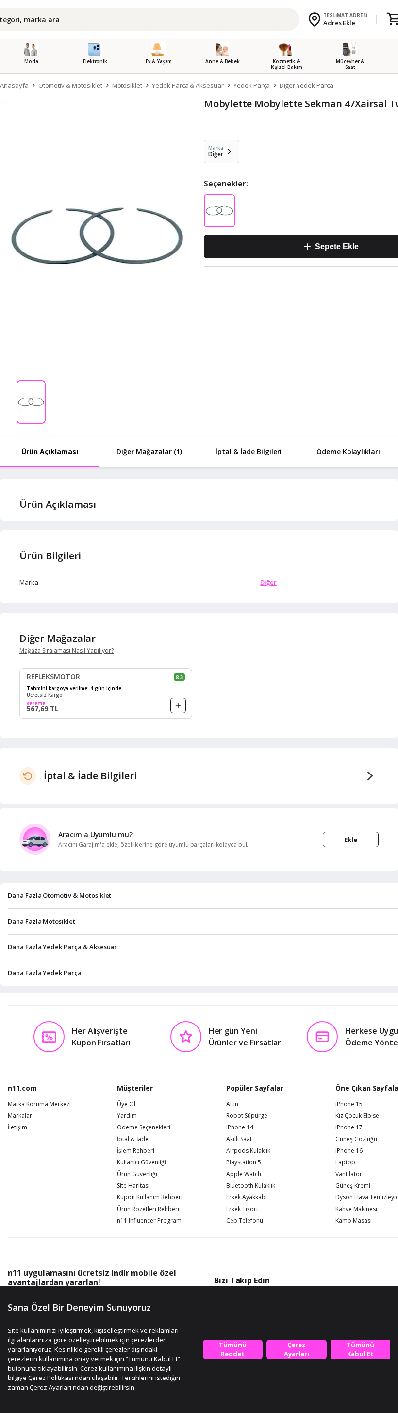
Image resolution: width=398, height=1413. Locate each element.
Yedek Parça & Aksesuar (188, 85)
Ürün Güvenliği (137, 1174)
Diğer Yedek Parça (306, 85)
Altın (232, 1104)
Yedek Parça (251, 85)
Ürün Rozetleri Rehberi (148, 1209)
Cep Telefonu (244, 1221)
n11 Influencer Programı (150, 1221)
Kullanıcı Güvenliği (141, 1162)
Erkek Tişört (242, 1209)
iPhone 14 (239, 1127)
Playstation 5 (243, 1162)
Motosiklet (127, 85)
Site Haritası (133, 1186)
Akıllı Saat (239, 1139)
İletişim (17, 1127)
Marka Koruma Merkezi (39, 1104)
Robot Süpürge (246, 1116)
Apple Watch (243, 1174)
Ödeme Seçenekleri (143, 1127)
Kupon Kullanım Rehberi (149, 1197)
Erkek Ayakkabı (246, 1197)
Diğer (268, 582)
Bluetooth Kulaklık (250, 1186)
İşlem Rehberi (135, 1151)
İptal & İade (133, 1139)
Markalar (20, 1116)
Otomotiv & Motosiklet (70, 85)
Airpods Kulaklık (248, 1151)
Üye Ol (126, 1104)
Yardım (127, 1116)
